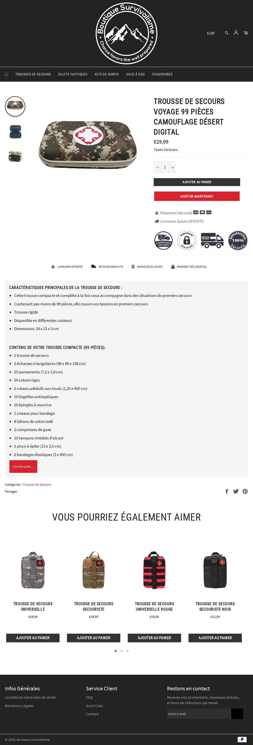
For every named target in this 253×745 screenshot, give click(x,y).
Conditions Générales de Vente (30, 697)
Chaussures (162, 74)
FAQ (89, 697)
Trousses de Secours (33, 74)
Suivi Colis (94, 705)
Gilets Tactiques (72, 74)
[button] (116, 651)
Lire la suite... (23, 466)
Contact (92, 713)
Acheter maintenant (197, 196)
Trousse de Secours (37, 484)
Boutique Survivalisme (33, 740)
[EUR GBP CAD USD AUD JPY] (212, 33)
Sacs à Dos (135, 74)
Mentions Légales (19, 705)
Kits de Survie (107, 74)
